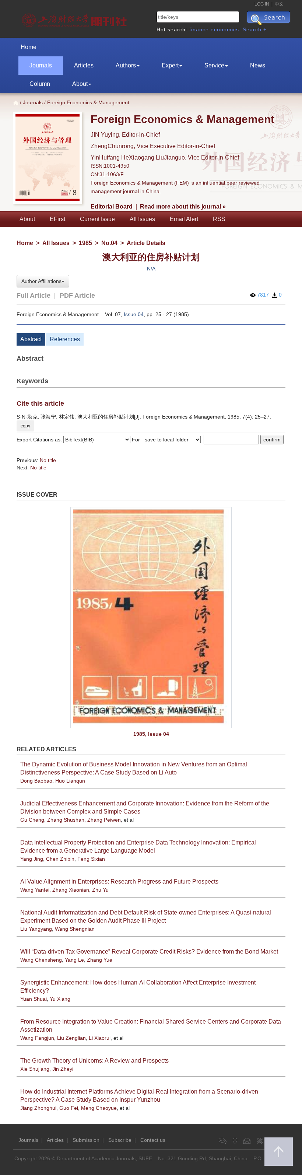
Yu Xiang (60, 999)
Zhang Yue (99, 960)
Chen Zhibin (60, 859)
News (257, 65)
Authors (126, 65)
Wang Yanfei (34, 890)
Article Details (146, 243)
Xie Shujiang (34, 1069)
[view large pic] (151, 617)
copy (25, 426)
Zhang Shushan (65, 820)
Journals (40, 65)
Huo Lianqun (70, 781)
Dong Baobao (36, 781)
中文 (279, 4)
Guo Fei (68, 1108)
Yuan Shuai (33, 999)
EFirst (57, 219)
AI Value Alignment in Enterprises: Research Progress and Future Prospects (119, 881)
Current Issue (97, 219)
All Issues (142, 219)
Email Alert (184, 219)
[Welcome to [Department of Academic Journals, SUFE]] (75, 18)
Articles (84, 65)
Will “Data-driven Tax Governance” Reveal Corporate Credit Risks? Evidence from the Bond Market (149, 951)
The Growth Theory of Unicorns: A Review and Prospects (94, 1060)
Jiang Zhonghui (38, 1108)
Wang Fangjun (37, 1038)
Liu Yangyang (36, 929)
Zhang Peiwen (104, 820)
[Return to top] (278, 1151)
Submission (86, 1140)
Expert (170, 65)
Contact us (152, 1140)
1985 (85, 243)
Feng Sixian (91, 859)
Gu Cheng (32, 820)
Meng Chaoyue (99, 1108)
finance (199, 29)
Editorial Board (112, 206)
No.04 (109, 243)
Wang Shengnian (75, 929)
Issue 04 (134, 314)
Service (214, 65)
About (80, 84)
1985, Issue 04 (151, 734)
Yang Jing (31, 859)
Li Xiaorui (99, 1038)
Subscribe (119, 1140)
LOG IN (261, 4)
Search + (255, 29)
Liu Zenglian (71, 1038)
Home (28, 47)
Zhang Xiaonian (70, 890)
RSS (219, 219)
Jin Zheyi (62, 1069)
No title (48, 460)
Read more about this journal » (183, 206)
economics (225, 29)
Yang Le (74, 960)
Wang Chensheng (41, 960)
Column (39, 84)
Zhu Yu (100, 890)
